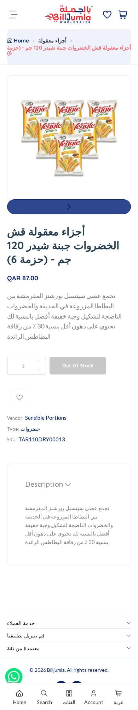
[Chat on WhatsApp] (14, 674)
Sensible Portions (46, 417)
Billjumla (56, 670)
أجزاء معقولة (52, 40)
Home (21, 40)
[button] (69, 206)
